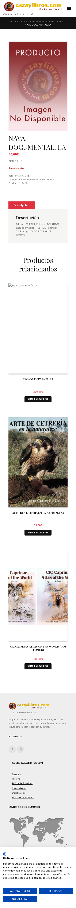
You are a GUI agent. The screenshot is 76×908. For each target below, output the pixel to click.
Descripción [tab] (21, 205)
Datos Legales (18, 792)
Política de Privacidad (22, 783)
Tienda (23, 21)
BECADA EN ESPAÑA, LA (38, 379)
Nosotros (16, 774)
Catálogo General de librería (46, 21)
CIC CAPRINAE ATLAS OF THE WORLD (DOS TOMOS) (38, 648)
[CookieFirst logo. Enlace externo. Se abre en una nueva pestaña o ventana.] (4, 854)
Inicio (13, 21)
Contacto (16, 778)
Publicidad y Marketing (23, 797)
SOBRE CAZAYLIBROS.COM (27, 762)
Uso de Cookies (19, 788)
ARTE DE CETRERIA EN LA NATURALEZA (38, 512)
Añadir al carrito (38, 399)
